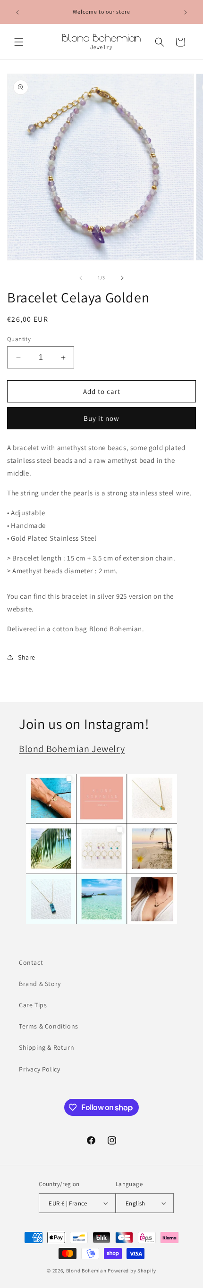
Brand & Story (40, 983)
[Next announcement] (185, 12)
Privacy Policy (39, 1069)
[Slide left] (80, 278)
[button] (18, 42)
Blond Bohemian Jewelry (72, 749)
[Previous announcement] (17, 12)
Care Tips (33, 1005)
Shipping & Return (46, 1047)
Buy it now (101, 418)
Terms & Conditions (48, 1026)
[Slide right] (122, 278)
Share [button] (26, 657)
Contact (31, 962)
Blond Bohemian (86, 1270)
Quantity (19, 339)
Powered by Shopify (132, 1270)
